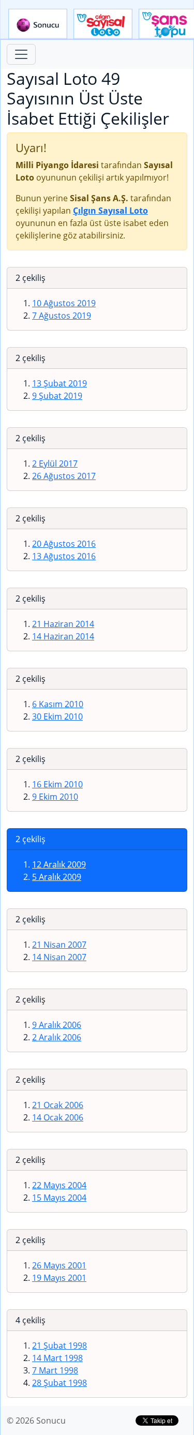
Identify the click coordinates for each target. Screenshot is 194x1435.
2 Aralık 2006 (56, 1037)
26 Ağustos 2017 (64, 476)
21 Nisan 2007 (59, 944)
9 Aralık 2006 (56, 1024)
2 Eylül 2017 (55, 463)
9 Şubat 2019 (57, 395)
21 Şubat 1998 (59, 1345)
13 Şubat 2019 (59, 383)
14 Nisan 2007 (59, 957)
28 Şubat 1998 (59, 1382)
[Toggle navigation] (21, 54)
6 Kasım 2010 (57, 704)
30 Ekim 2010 (57, 716)
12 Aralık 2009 (59, 864)
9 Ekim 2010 (55, 796)
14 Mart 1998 (57, 1358)
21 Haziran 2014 (63, 624)
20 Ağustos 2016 (64, 543)
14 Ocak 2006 (57, 1117)
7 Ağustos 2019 (61, 315)
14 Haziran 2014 (63, 636)
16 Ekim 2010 (57, 784)
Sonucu (37, 24)
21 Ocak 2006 (57, 1105)
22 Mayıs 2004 (59, 1185)
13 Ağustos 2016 (64, 556)
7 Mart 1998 (55, 1370)
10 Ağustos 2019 (64, 303)
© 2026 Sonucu (36, 1420)
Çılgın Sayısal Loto (102, 24)
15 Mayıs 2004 (59, 1197)
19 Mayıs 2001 (59, 1277)
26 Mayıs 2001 (59, 1265)
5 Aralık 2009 (56, 877)
